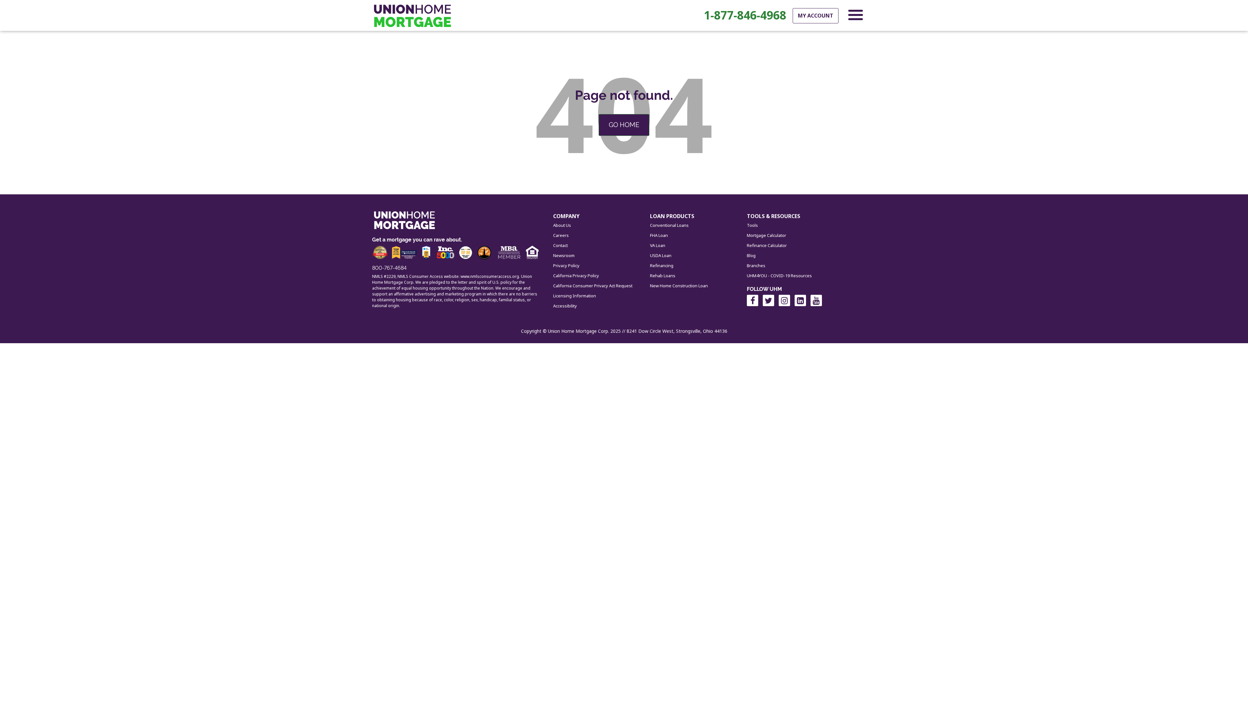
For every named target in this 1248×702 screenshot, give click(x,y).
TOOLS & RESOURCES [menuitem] (773, 216)
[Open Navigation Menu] (855, 16)
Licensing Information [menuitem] (574, 296)
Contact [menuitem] (560, 245)
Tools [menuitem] (752, 225)
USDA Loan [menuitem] (660, 255)
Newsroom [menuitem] (564, 255)
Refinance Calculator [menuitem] (767, 245)
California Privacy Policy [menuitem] (576, 276)
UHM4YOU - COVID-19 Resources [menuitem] (779, 276)
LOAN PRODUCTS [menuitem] (672, 216)
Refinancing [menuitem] (661, 265)
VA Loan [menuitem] (657, 245)
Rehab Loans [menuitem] (662, 276)
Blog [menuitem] (751, 255)
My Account (815, 15)
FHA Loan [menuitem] (659, 235)
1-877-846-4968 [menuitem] (745, 15)
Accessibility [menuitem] (565, 306)
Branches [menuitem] (756, 265)
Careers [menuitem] (561, 235)
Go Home (624, 125)
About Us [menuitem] (562, 225)
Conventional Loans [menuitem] (669, 225)
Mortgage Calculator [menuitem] (766, 235)
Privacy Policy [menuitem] (566, 265)
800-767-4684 (389, 268)
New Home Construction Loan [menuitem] (679, 286)
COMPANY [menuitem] (566, 216)
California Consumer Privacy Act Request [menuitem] (592, 286)
